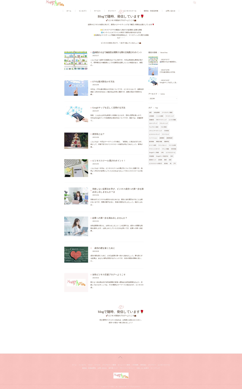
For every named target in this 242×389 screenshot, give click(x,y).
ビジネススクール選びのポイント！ (109, 161)
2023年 (152, 98)
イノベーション (153, 138)
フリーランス (165, 134)
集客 (165, 160)
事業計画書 (159, 141)
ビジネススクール (170, 152)
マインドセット (162, 145)
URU (162, 152)
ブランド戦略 (165, 149)
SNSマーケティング (161, 120)
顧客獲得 (162, 138)
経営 (170, 160)
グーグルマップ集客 (167, 112)
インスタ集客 (159, 116)
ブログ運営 (164, 127)
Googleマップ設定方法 (162, 156)
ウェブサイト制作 (153, 127)
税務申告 (166, 141)
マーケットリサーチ (154, 149)
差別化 (166, 163)
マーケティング (170, 116)
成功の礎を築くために (103, 248)
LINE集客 (151, 116)
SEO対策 (166, 130)
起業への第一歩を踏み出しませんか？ (109, 218)
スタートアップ (153, 123)
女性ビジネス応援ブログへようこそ (109, 274)
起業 (150, 112)
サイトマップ (155, 368)
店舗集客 (151, 120)
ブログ (90, 365)
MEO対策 (173, 149)
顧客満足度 (169, 138)
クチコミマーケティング (155, 130)
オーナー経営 (152, 145)
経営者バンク (152, 160)
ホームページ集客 (124, 365)
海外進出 (143, 365)
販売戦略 (151, 141)
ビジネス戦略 (172, 120)
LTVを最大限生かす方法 (103, 81)
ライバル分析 (172, 145)
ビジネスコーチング (154, 134)
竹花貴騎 (151, 156)
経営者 (160, 160)
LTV (175, 163)
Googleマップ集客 (154, 152)
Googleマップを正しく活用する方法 (108, 108)
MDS (172, 156)
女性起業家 (157, 112)
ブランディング (164, 123)
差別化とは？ (98, 134)
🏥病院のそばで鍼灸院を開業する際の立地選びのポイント (117, 52)
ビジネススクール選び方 (155, 163)
